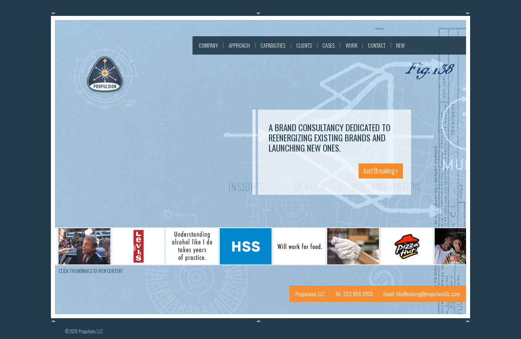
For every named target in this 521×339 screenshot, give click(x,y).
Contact (376, 45)
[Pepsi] (344, 245)
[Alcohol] (183, 245)
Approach (239, 45)
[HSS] (237, 245)
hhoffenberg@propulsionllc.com (428, 293)
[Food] (291, 245)
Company (208, 45)
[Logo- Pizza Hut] (398, 245)
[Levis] (129, 245)
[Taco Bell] (452, 245)
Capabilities (272, 45)
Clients (304, 45)
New (400, 45)
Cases (328, 45)
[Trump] (76, 245)
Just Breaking (379, 171)
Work (351, 45)
